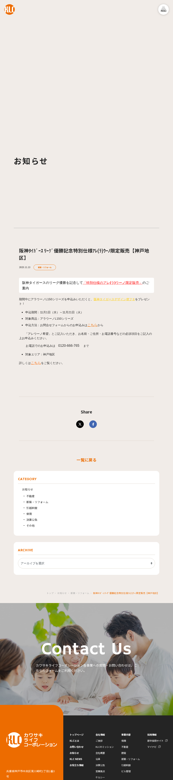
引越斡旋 (31, 508)
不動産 (30, 496)
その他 (30, 526)
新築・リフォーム (44, 267)
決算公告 (31, 520)
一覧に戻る (87, 459)
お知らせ (27, 489)
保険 (29, 514)
